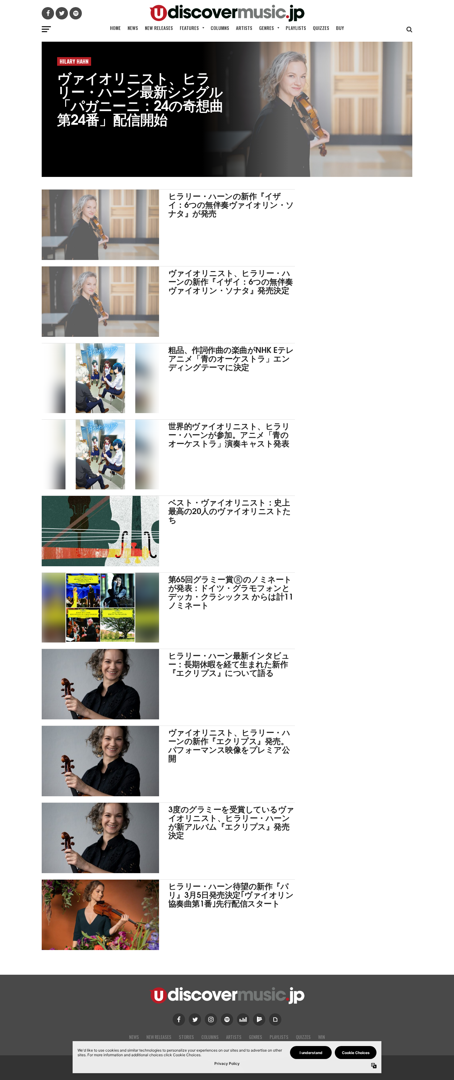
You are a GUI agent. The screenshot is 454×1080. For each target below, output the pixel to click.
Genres (266, 27)
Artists (244, 27)
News (133, 27)
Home (115, 27)
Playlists (296, 27)
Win (321, 1037)
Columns (220, 27)
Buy (340, 27)
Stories (186, 1037)
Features (189, 27)
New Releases (159, 27)
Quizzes (321, 27)
